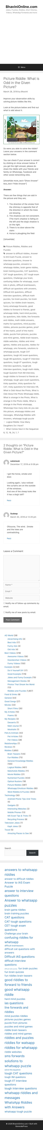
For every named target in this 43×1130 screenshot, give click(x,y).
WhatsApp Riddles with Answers (18, 1104)
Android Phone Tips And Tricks (22, 799)
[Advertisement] (21, 41)
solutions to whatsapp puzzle (18, 1063)
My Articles (10, 712)
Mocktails (12, 729)
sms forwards (20, 348)
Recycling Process (16, 819)
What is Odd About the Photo (17, 390)
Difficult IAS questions (13, 292)
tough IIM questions (12, 359)
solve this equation (13, 1070)
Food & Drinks (11, 694)
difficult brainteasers (25, 285)
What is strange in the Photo (16, 397)
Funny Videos (14, 663)
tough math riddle (30, 369)
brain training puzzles (13, 271)
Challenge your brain (23, 278)
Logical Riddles (15, 767)
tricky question (10, 383)
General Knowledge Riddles (20, 761)
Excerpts (8, 667)
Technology (10, 795)
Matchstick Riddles (16, 771)
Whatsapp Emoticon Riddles (20, 788)
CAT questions (31, 271)
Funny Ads (12, 646)
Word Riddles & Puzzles (18, 792)
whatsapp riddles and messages (21, 1095)
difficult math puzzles (11, 969)
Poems (11, 715)
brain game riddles (29, 267)
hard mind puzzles (27, 313)
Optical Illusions (15, 781)
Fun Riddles (13, 757)
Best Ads (12, 642)
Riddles (8, 750)
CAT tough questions (13, 274)
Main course (13, 726)
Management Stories (17, 681)
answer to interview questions (19, 893)
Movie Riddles (14, 774)
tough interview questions (21, 1088)
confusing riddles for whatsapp (17, 281)
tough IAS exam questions (26, 355)
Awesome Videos (16, 656)
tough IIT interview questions (16, 1082)
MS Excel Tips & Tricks (18, 816)
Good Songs (10, 701)
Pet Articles (13, 736)
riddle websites (10, 341)
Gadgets (11, 805)
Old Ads (11, 649)
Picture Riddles (13, 246)
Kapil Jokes (13, 826)
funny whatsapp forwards (15, 306)
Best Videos (10, 653)
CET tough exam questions (15, 927)
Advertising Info (15, 639)
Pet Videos (13, 740)
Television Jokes (12, 823)
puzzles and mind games (19, 1026)
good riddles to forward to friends (18, 982)
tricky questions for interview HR (23, 387)
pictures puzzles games (22, 327)
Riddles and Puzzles (17, 691)
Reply (9, 500)
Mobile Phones (14, 812)
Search (8, 848)
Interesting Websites (17, 809)
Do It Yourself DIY (16, 670)
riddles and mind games (18, 1033)
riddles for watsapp (20, 1043)
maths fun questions (12, 324)
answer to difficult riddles (18, 253)
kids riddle (21, 316)
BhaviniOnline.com (21, 7)
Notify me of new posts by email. (21, 612)
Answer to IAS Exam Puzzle (17, 884)
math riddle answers (24, 320)
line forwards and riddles (16, 1010)
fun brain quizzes (14, 972)
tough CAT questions (18, 1073)
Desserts (12, 722)
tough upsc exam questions (26, 380)
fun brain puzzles (19, 299)
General (8, 698)
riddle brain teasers (29, 338)
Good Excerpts (14, 674)
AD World (9, 635)
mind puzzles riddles (16, 1016)
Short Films (13, 708)
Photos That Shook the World (21, 684)
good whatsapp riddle (17, 992)
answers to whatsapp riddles (21, 872)
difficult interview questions (15, 962)
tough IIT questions (22, 362)
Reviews (8, 747)
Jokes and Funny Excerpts (20, 677)
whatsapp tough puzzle (23, 418)
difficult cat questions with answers (19, 288)
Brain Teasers (14, 754)
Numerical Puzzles (16, 778)
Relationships (11, 743)
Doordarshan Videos (17, 660)
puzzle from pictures (19, 334)
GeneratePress (21, 1126)
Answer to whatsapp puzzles (21, 902)
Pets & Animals (11, 733)
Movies (8, 705)
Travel (7, 830)
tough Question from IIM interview (18, 373)
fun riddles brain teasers (23, 302)
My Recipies (10, 719)
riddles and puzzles (20, 345)
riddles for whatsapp (21, 1048)
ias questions (9, 316)
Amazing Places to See (18, 833)
